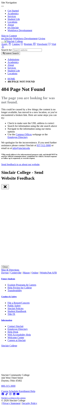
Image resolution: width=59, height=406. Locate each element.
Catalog (16, 44)
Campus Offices (24, 134)
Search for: (6, 50)
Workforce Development (20, 30)
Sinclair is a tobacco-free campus (13, 398)
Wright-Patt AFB (48, 272)
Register (28, 44)
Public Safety (14, 305)
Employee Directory (18, 137)
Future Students (8, 279)
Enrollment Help (27, 391)
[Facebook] (2, 394)
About (11, 24)
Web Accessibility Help (19, 334)
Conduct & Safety (9, 296)
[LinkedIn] (14, 394)
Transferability (15, 290)
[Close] (2, 6)
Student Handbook (17, 311)
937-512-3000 (44, 145)
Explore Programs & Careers (22, 285)
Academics (13, 13)
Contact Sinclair (15, 326)
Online (34, 272)
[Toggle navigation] (2, 42)
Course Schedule (10, 391)
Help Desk (13, 332)
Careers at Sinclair (17, 340)
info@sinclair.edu (21, 148)
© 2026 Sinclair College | (19, 402)
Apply (4, 44)
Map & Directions (10, 270)
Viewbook (42, 44)
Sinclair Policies (15, 308)
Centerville (15, 272)
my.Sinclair (13, 27)
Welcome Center (16, 337)
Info (6, 320)
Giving (41, 38)
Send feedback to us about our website (20, 164)
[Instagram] (10, 394)
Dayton (5, 272)
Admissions (13, 59)
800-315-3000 (8, 386)
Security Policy (29, 403)
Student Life (14, 19)
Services (12, 16)
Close (5, 267)
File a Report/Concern (19, 302)
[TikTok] (6, 394)
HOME (11, 78)
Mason (26, 272)
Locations (12, 22)
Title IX (11, 314)
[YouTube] (18, 394)
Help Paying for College (20, 287)
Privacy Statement (11, 403)
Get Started (13, 10)
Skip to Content (9, 35)
